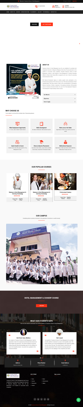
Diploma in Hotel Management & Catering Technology (17, 193)
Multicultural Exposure (65, 146)
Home (7, 12)
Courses (18, 12)
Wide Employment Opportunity (17, 127)
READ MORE (34, 24)
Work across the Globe (65, 127)
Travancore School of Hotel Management (39, 405)
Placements (33, 12)
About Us (12, 12)
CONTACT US (53, 12)
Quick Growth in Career (17, 146)
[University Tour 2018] (17, 181)
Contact (33, 385)
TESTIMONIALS (46, 12)
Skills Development (41, 127)
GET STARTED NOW (47, 24)
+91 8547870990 (41, 6)
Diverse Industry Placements (41, 146)
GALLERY (40, 12)
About (44, 379)
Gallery (44, 383)
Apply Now (75, 1)
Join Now (41, 305)
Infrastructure (25, 12)
